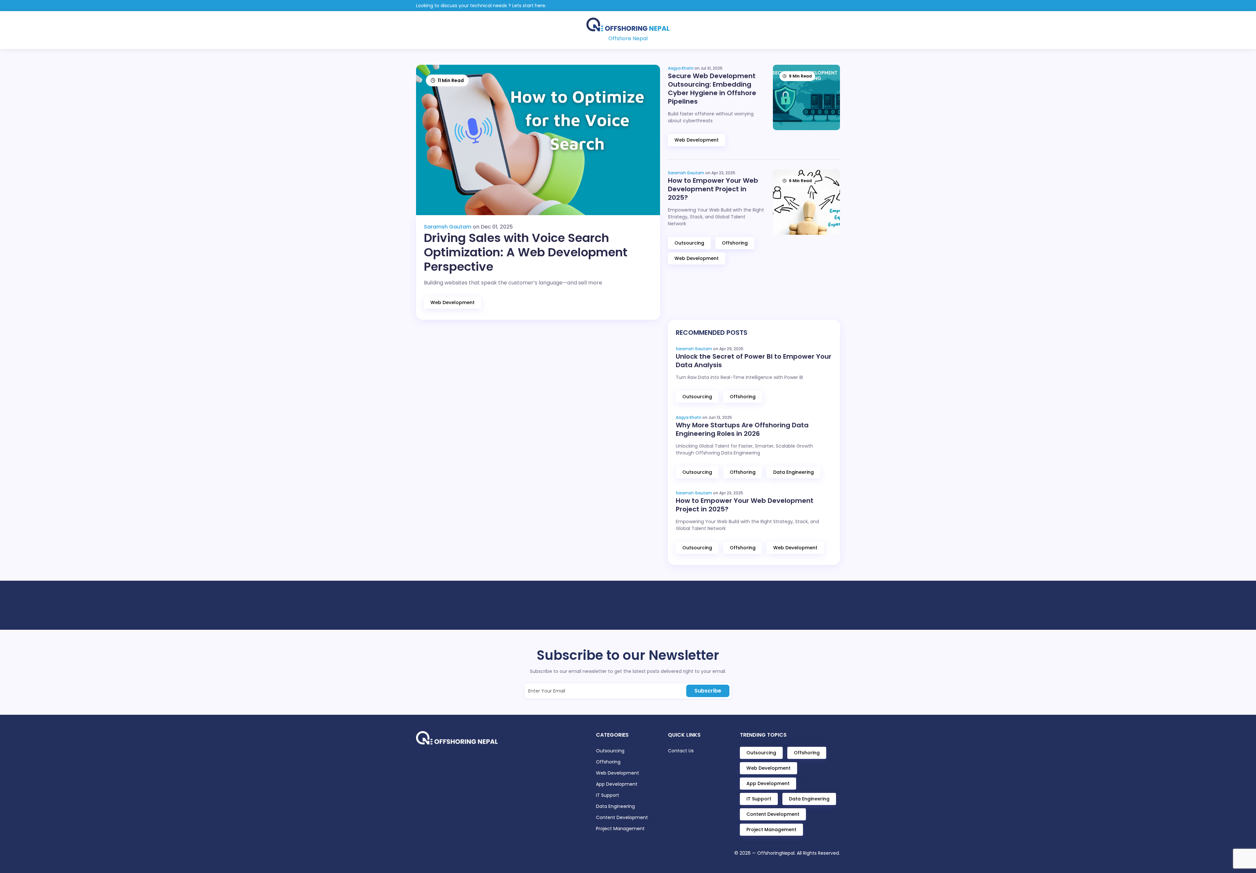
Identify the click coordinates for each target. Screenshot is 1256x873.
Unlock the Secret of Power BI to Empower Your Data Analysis (753, 360)
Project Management (620, 828)
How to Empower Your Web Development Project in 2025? (713, 189)
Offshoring (735, 243)
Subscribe (707, 690)
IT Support (607, 795)
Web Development (452, 302)
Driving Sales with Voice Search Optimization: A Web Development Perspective (525, 252)
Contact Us (681, 750)
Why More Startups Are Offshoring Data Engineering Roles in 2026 (742, 429)
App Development (616, 784)
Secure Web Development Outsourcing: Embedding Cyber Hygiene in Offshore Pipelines (712, 88)
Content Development (622, 817)
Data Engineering (793, 472)
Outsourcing (689, 243)
